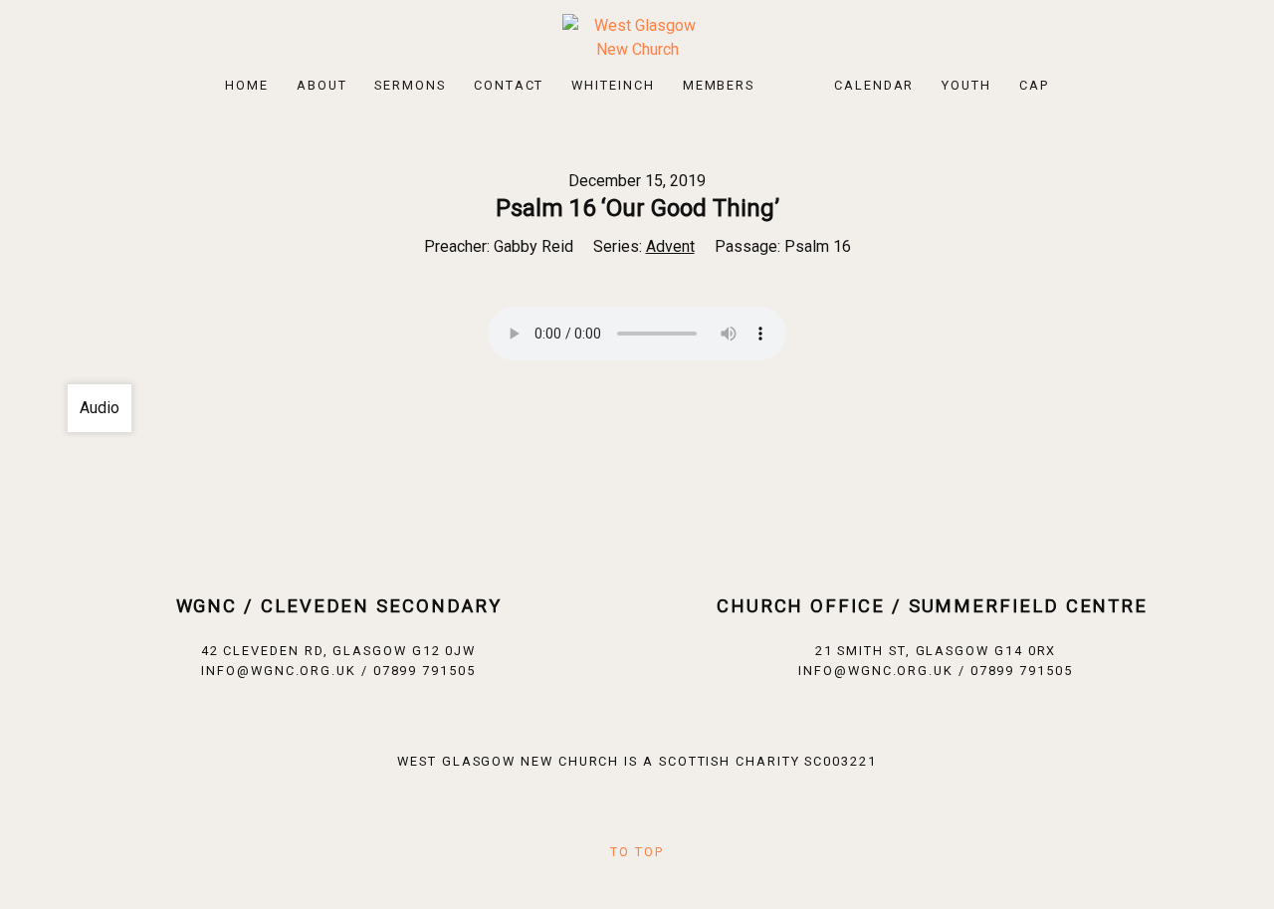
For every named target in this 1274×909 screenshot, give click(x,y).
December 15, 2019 (637, 180)
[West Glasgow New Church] (637, 36)
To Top (637, 851)
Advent (670, 246)
